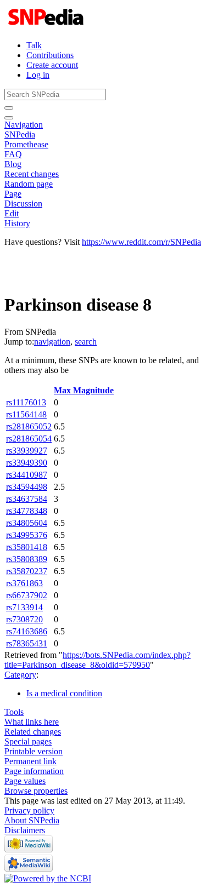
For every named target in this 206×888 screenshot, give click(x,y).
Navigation (23, 124)
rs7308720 (24, 619)
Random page (28, 183)
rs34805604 (26, 523)
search (86, 341)
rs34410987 (26, 474)
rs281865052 (29, 426)
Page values (25, 781)
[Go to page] (8, 108)
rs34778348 (26, 510)
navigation (52, 341)
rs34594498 (26, 486)
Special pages (28, 741)
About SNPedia (31, 820)
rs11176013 (26, 402)
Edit (11, 213)
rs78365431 (26, 643)
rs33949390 (26, 462)
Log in (37, 74)
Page (12, 193)
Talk (34, 45)
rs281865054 (29, 438)
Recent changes (31, 174)
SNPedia (19, 134)
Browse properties (36, 790)
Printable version (33, 751)
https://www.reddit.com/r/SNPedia (141, 242)
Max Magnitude (84, 390)
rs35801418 (26, 547)
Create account (52, 65)
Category (20, 674)
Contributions (50, 55)
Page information (34, 771)
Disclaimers (24, 830)
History (17, 223)
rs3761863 (24, 583)
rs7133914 (24, 607)
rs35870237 (26, 571)
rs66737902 (26, 595)
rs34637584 (26, 498)
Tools (14, 712)
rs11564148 (26, 414)
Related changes (32, 731)
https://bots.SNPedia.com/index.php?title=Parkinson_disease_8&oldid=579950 (97, 659)
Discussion (23, 203)
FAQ (13, 154)
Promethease (26, 144)
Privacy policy (29, 810)
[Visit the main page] (47, 26)
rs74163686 (26, 631)
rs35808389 (26, 559)
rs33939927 (26, 450)
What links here (31, 721)
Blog (12, 164)
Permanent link (30, 761)
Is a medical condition (64, 693)
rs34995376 (26, 535)
